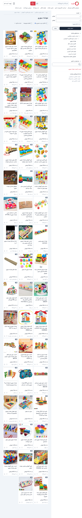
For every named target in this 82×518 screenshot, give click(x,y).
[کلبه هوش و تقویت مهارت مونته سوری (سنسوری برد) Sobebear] (10, 94)
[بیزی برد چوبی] (25, 402)
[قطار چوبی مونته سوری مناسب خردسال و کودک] (10, 151)
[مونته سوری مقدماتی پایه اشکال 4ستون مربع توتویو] (41, 261)
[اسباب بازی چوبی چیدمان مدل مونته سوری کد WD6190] (41, 374)
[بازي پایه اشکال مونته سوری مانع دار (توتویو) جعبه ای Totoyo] (41, 402)
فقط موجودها (27, 23)
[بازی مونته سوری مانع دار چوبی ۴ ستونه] (10, 123)
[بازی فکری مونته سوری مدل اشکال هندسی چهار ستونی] (25, 38)
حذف (55, 28)
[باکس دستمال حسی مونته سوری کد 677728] (10, 204)
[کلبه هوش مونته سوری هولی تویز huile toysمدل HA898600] (41, 317)
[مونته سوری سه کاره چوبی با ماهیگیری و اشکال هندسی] (41, 346)
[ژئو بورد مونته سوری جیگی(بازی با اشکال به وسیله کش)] (25, 204)
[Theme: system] (14, 3)
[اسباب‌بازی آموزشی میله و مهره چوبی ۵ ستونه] (41, 177)
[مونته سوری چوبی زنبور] (10, 431)
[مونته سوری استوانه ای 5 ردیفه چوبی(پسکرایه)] (10, 374)
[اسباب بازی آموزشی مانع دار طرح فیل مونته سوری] (41, 38)
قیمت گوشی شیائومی (74, 76)
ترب (46, 12)
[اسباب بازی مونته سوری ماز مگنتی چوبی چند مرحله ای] (25, 232)
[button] (7, 3)
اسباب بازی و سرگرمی (39, 12)
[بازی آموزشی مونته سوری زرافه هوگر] (41, 123)
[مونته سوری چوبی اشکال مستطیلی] (25, 94)
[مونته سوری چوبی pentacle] (41, 232)
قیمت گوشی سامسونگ (74, 79)
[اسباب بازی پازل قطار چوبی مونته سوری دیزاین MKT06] (10, 346)
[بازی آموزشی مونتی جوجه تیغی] (25, 457)
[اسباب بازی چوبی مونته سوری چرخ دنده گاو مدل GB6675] (41, 289)
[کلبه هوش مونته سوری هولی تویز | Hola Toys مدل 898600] (25, 317)
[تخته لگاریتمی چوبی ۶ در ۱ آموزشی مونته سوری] (10, 66)
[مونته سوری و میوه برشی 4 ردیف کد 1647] (10, 317)
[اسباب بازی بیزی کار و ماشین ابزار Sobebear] (41, 457)
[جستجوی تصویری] (37, 3)
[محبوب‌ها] (37, 56)
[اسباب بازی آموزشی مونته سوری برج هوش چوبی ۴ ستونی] (41, 204)
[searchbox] (65, 64)
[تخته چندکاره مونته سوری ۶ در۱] (10, 232)
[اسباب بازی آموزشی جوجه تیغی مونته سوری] (10, 457)
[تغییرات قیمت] (35, 56)
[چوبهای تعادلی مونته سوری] (10, 177)
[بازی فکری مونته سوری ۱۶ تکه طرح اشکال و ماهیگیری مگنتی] (25, 66)
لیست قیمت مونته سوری (75, 69)
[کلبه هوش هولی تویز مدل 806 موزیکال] (10, 289)
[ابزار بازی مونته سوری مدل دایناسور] (41, 431)
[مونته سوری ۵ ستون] (25, 261)
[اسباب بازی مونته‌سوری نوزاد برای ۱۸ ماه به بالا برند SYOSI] (25, 346)
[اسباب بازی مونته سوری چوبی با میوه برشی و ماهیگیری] (10, 38)
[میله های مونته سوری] (10, 261)
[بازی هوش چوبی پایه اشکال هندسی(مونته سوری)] (41, 484)
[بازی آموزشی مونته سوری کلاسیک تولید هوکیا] (25, 151)
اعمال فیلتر (70, 28)
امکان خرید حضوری (40, 23)
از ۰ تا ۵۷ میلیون (76, 24)
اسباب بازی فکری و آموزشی (27, 12)
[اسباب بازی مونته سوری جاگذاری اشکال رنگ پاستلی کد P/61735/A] (25, 289)
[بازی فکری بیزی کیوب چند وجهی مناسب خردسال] (41, 151)
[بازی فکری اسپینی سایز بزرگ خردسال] (25, 177)
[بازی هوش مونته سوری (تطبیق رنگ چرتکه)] (10, 402)
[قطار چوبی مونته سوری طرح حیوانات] (25, 431)
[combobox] (52, 3)
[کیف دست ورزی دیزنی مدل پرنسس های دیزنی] (25, 484)
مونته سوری (17, 12)
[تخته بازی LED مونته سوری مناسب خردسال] (25, 374)
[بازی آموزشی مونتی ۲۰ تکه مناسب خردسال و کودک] (41, 66)
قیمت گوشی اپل (76, 81)
